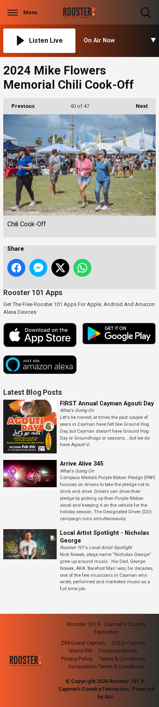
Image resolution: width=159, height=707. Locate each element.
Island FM (80, 651)
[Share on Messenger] (38, 268)
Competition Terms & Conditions (106, 666)
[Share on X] (60, 268)
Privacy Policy (77, 659)
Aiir (108, 697)
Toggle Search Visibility (146, 19)
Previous (19, 106)
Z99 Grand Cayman (83, 643)
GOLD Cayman (129, 643)
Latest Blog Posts (32, 392)
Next (138, 106)
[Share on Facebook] (16, 268)
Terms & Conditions (122, 659)
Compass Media (117, 651)
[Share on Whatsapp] (82, 268)
